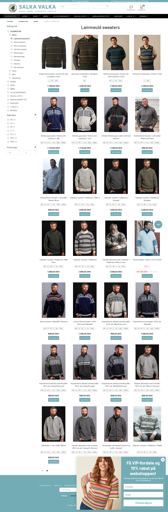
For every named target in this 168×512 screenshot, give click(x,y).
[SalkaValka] (32, 7)
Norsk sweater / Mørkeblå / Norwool (53, 321)
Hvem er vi (57, 485)
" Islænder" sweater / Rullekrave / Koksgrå (116, 199)
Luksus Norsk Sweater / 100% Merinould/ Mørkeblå (84, 322)
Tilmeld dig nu (143, 503)
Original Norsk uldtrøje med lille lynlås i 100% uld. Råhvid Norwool (116, 322)
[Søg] (107, 6)
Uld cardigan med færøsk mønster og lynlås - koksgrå (116, 446)
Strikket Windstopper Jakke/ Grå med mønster (116, 137)
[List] (47, 471)
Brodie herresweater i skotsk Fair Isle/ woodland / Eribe (53, 75)
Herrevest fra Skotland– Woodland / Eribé (84, 75)
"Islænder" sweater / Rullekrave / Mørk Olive (53, 261)
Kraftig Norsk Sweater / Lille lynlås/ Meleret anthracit (147, 137)
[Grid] (42, 471)
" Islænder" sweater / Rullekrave (85, 260)
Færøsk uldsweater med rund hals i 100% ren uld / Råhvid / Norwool (147, 384)
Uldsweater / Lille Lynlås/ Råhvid (53, 445)
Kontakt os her (131, 10)
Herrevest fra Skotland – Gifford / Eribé (147, 74)
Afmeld (73, 496)
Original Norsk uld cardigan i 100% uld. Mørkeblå (147, 322)
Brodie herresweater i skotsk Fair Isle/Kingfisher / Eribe (116, 75)
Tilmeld (64, 496)
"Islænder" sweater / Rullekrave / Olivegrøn (147, 199)
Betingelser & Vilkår (71, 485)
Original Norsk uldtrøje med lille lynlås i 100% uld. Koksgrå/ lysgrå (85, 384)
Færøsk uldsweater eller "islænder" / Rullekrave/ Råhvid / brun (116, 261)
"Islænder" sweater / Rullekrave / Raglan (147, 445)
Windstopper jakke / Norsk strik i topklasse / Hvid (84, 137)
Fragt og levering (45, 485)
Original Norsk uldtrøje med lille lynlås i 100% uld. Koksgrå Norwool (53, 384)
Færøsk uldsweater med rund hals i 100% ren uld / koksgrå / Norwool (85, 446)
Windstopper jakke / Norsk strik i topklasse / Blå (53, 137)
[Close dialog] (163, 460)
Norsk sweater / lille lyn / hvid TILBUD (147, 260)
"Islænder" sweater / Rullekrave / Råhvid (85, 198)
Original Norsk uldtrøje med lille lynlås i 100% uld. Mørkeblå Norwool (116, 384)
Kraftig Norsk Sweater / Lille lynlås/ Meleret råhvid (53, 199)
